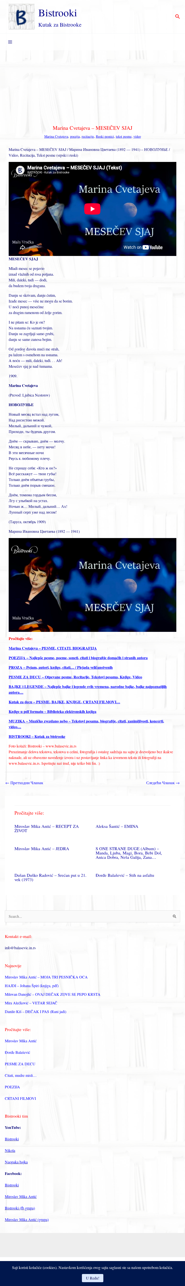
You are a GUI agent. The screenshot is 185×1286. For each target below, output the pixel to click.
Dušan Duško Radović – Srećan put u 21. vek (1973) (50, 877)
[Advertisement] (92, 86)
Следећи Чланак (163, 782)
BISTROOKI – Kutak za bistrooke (37, 736)
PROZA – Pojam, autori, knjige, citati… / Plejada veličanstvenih (61, 667)
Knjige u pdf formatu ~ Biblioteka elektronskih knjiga (52, 711)
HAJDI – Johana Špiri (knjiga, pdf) (32, 985)
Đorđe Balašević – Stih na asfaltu (125, 875)
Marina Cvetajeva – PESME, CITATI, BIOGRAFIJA (53, 648)
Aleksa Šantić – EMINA (117, 826)
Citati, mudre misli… (21, 1075)
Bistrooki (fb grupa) (20, 1207)
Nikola (10, 1150)
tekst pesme (124, 136)
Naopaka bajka (16, 1161)
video (137, 136)
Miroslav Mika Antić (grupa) (27, 1219)
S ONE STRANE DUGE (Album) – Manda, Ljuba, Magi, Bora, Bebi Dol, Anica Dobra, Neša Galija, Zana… (129, 853)
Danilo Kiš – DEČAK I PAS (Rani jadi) (35, 1011)
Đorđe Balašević (17, 1052)
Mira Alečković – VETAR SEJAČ (31, 1002)
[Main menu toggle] (10, 42)
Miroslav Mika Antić (21, 1040)
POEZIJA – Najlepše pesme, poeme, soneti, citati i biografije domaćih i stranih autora (78, 657)
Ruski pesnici (105, 136)
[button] (177, 16)
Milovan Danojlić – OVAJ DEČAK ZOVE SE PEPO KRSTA (52, 994)
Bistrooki (57, 12)
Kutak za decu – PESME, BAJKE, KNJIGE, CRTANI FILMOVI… (64, 702)
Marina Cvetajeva (56, 136)
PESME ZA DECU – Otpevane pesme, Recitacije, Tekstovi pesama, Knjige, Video (75, 677)
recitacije (88, 136)
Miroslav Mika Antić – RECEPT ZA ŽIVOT (46, 828)
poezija (75, 136)
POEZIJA (12, 1086)
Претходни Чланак (24, 782)
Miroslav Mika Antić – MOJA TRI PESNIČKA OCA (46, 976)
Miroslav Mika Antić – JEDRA (41, 848)
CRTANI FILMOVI (20, 1098)
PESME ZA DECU (20, 1063)
